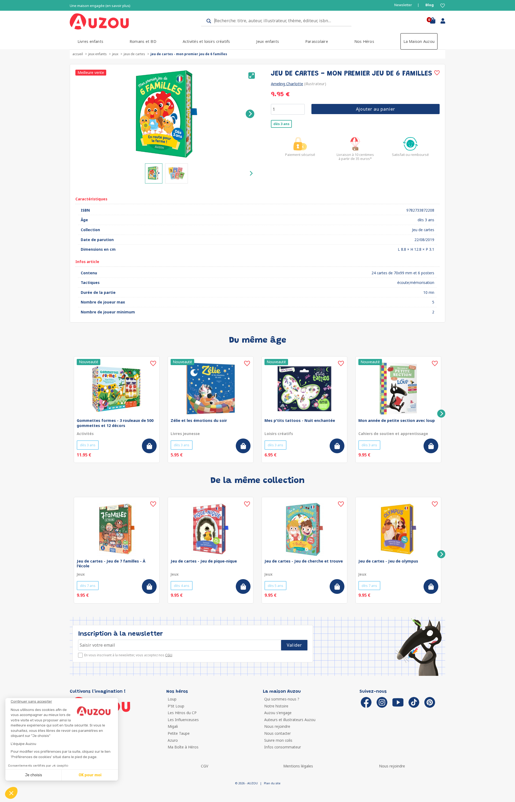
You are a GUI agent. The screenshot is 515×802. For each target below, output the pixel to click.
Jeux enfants (267, 41)
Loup (172, 699)
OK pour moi (90, 775)
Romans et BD (143, 41)
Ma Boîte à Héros (183, 746)
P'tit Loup (176, 706)
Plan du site (272, 783)
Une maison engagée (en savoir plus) (100, 6)
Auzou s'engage (278, 712)
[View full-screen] (251, 75)
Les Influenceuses (183, 719)
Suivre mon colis (278, 740)
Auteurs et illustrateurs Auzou (289, 719)
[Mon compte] (440, 22)
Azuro (173, 740)
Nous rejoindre (277, 726)
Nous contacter (277, 733)
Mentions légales (298, 766)
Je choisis (33, 775)
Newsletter (403, 5)
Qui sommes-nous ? (281, 699)
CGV (204, 766)
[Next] (250, 114)
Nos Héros (364, 41)
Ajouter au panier (375, 109)
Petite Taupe (179, 733)
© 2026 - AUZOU (246, 783)
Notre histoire (276, 706)
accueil (77, 54)
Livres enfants (90, 41)
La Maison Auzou (419, 41)
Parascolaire (316, 41)
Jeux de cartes (134, 54)
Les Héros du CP (182, 712)
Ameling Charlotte (287, 83)
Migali (173, 726)
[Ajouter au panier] (149, 446)
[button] (11, 792)
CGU (168, 655)
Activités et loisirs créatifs (206, 41)
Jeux (115, 54)
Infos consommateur (282, 746)
